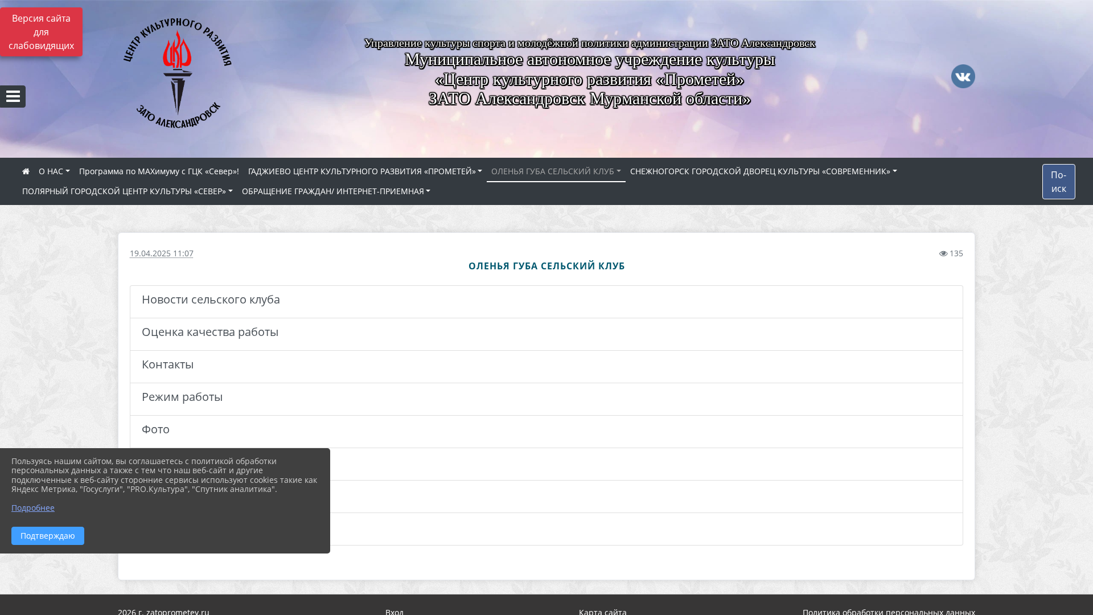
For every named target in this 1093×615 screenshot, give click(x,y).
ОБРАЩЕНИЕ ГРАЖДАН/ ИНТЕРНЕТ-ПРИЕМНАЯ (333, 191)
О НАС (51, 171)
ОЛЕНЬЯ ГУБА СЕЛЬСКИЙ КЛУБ (552, 171)
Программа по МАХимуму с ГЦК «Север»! (159, 171)
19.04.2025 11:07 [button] (162, 253)
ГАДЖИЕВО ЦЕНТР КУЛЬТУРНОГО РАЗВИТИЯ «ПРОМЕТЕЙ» (362, 171)
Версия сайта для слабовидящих (41, 32)
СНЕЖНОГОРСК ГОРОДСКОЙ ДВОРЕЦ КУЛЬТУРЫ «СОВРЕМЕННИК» (760, 171)
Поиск (1058, 182)
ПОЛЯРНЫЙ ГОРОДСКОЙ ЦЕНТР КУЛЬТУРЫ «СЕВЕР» (124, 191)
